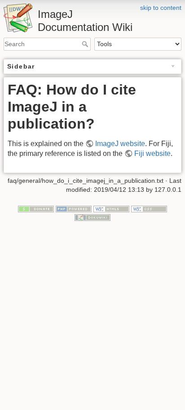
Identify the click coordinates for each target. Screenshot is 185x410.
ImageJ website (120, 143)
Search (86, 44)
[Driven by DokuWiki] (92, 216)
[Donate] (36, 208)
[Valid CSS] (149, 208)
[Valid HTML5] (111, 208)
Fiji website (152, 153)
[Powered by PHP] (74, 208)
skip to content (160, 7)
